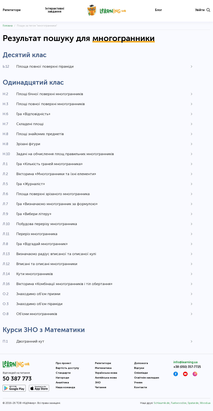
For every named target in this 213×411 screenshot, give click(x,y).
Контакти (140, 387)
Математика (103, 368)
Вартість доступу (67, 368)
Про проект (63, 363)
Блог (158, 10)
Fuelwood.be (178, 403)
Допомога (141, 363)
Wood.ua (205, 403)
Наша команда (65, 387)
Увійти (200, 9)
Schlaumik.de (162, 403)
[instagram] (195, 375)
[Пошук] (208, 10)
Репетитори (12, 10)
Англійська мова (106, 377)
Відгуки (139, 368)
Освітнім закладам (146, 377)
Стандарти (63, 372)
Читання (100, 387)
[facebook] (175, 375)
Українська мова (106, 372)
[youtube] (185, 375)
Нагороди (62, 377)
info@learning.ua (185, 362)
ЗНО (98, 382)
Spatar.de (193, 403)
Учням (138, 382)
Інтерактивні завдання (54, 10)
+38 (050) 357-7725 (187, 366)
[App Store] (39, 388)
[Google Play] (14, 388)
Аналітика (62, 382)
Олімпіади (141, 372)
